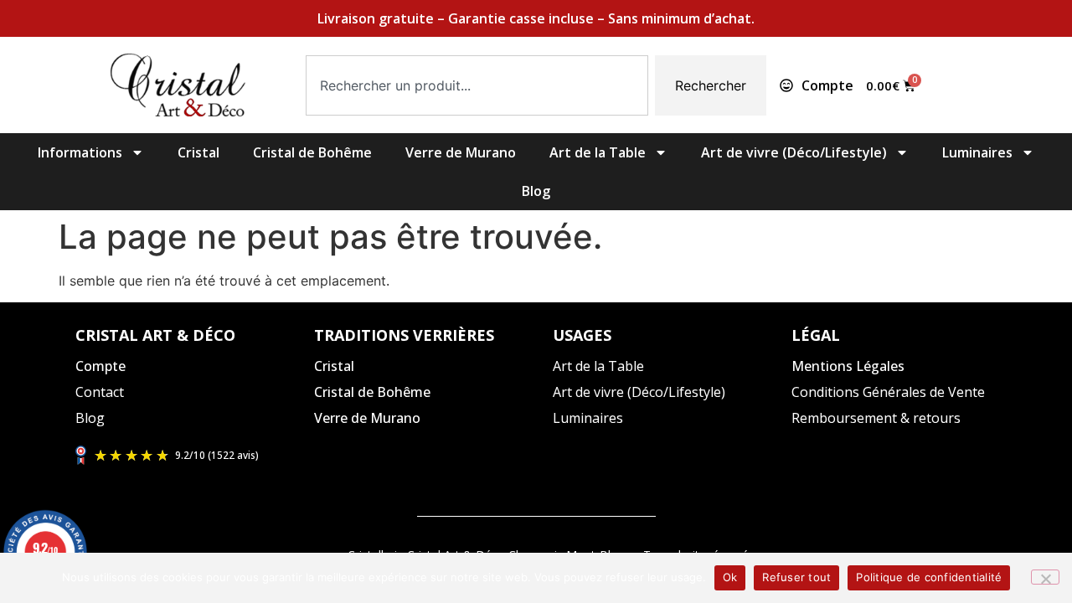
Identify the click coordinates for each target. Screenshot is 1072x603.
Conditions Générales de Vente (888, 392)
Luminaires (977, 152)
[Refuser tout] (1045, 577)
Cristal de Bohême (312, 152)
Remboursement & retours (876, 418)
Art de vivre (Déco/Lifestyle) (794, 152)
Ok (730, 577)
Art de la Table (597, 152)
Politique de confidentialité (929, 577)
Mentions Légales (847, 366)
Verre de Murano (460, 152)
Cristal (198, 152)
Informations (80, 152)
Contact (99, 392)
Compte (100, 366)
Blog (536, 191)
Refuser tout (796, 577)
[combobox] (477, 85)
